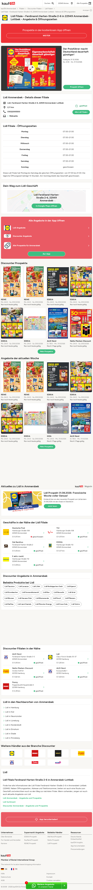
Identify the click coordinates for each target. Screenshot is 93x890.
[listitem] (12, 286)
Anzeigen (86, 10)
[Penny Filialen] (35, 753)
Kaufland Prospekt (31, 840)
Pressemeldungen (78, 849)
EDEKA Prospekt (30, 837)
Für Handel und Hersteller (11, 840)
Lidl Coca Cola (61, 604)
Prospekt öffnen (76, 87)
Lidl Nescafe (59, 592)
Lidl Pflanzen (70, 598)
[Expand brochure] (31, 68)
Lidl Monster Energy (43, 604)
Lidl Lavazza (23, 586)
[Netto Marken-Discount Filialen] (81, 753)
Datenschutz (6, 877)
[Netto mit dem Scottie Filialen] (58, 753)
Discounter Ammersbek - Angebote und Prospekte (25, 806)
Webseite (13, 116)
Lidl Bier (46, 592)
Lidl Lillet (36, 586)
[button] (46, 68)
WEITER (46, 35)
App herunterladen (78, 846)
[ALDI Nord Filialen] (12, 762)
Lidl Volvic (75, 604)
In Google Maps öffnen (46, 206)
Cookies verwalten (53, 880)
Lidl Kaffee (9, 604)
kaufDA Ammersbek (8, 9)
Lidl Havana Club (25, 598)
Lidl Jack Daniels (24, 604)
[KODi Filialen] (58, 762)
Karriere (4, 843)
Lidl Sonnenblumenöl (30, 592)
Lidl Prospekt (52, 843)
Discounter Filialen (35, 9)
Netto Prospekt (53, 840)
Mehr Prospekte (46, 351)
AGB (2, 880)
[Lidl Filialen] (12, 753)
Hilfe (3, 874)
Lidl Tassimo (10, 586)
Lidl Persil (57, 598)
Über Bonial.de (6, 837)
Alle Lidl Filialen (81, 112)
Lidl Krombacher (11, 592)
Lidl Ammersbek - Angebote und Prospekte (22, 798)
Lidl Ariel (71, 592)
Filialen (21, 9)
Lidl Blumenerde (42, 598)
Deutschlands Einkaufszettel (76, 838)
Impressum (50, 874)
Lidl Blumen (9, 598)
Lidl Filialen (49, 9)
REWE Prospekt (30, 843)
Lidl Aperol (71, 586)
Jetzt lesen (52, 506)
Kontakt (49, 877)
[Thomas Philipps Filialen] (35, 762)
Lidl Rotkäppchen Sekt (53, 586)
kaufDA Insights (77, 842)
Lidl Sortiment (9, 802)
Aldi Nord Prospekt (54, 837)
